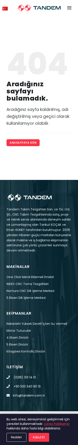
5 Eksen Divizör (17, 344)
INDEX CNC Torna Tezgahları (27, 284)
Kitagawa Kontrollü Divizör (25, 351)
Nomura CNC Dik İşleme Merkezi (30, 291)
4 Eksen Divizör (17, 337)
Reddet (16, 437)
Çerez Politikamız (57, 424)
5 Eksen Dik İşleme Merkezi (26, 298)
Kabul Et (39, 437)
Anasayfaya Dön (23, 142)
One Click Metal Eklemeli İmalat (30, 277)
